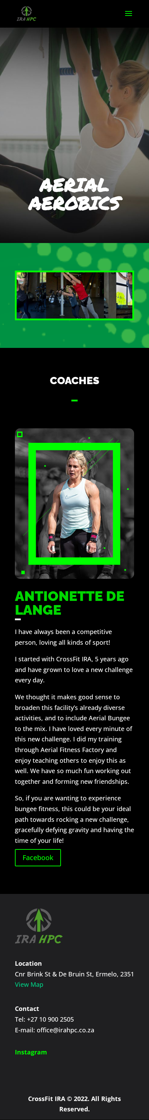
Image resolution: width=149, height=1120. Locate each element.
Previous (25, 294)
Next (124, 294)
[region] (74, 295)
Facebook (38, 857)
